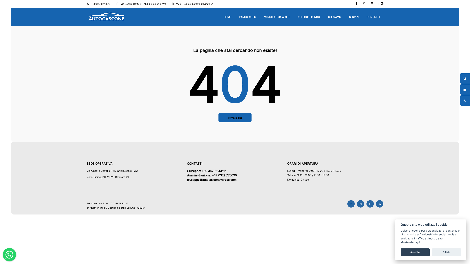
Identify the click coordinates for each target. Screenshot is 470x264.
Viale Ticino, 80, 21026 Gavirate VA (194, 4)
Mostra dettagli (410, 242)
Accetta (415, 252)
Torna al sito (235, 117)
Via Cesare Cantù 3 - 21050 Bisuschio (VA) (143, 4)
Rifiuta (446, 252)
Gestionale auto (117, 207)
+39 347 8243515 (100, 4)
